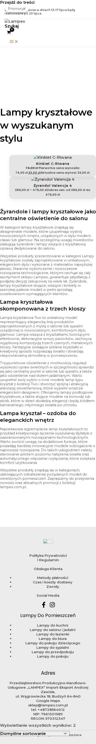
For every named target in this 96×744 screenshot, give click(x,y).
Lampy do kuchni (52, 625)
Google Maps (48, 700)
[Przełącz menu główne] (14, 42)
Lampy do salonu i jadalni (52, 630)
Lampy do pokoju (53, 656)
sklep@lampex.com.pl (48, 705)
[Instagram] (52, 606)
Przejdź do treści (17, 2)
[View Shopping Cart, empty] (9, 33)
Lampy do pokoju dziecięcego (52, 643)
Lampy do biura (53, 638)
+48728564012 (51, 709)
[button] (12, 26)
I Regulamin (48, 560)
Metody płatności (52, 577)
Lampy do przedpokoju (53, 652)
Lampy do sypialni (52, 647)
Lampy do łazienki (52, 634)
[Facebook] (44, 606)
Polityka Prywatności (48, 555)
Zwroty (52, 586)
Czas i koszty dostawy (52, 582)
